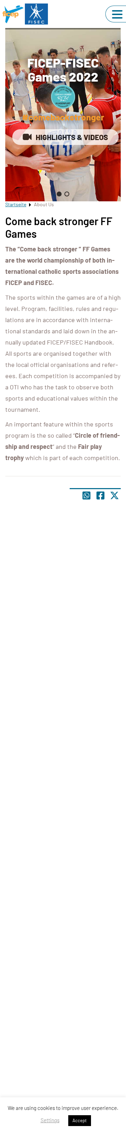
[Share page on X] (114, 495)
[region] (63, 114)
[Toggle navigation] (117, 14)
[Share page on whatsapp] (86, 495)
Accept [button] (79, 1120)
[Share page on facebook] (100, 495)
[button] (59, 194)
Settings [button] (50, 1120)
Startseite (15, 204)
